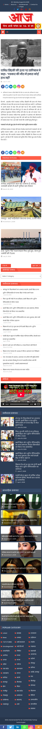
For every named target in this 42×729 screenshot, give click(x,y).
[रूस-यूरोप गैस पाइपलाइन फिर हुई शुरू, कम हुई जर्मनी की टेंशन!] (21, 239)
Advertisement (23, 4)
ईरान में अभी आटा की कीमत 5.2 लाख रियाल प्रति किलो (20, 345)
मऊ (32, 676)
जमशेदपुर (6, 704)
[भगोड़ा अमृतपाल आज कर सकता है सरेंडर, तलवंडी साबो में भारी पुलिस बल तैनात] (21, 172)
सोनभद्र (33, 685)
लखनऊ (33, 646)
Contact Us (34, 4)
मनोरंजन (19, 695)
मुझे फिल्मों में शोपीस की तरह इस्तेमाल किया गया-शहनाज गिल (19, 520)
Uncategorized (8, 646)
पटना (18, 660)
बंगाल (18, 673)
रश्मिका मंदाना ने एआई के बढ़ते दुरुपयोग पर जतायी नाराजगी (18, 552)
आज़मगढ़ (33, 654)
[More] (22, 86)
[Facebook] (3, 86)
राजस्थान (33, 633)
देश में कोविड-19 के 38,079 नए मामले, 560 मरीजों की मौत (7, 266)
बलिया (33, 667)
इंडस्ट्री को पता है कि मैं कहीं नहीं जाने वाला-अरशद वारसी (17, 616)
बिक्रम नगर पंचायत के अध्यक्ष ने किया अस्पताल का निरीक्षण (21, 351)
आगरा (5, 660)
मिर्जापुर (33, 681)
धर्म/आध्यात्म (21, 642)
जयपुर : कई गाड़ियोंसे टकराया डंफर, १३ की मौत (21, 218)
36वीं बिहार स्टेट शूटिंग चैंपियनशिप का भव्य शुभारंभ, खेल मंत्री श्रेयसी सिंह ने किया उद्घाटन (21, 319)
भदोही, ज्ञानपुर (35, 672)
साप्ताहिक (34, 704)
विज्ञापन (33, 691)
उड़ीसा (4, 664)
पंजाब (18, 655)
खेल (4, 686)
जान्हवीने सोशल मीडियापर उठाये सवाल (13, 584)
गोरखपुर (5, 695)
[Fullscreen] (39, 404)
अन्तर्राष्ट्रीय (6, 651)
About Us (13, 4)
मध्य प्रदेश (20, 691)
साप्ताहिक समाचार (11, 490)
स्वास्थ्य (33, 708)
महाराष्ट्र (19, 700)
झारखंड (19, 633)
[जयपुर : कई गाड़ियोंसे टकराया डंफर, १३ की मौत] (21, 207)
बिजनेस (19, 682)
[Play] (3, 404)
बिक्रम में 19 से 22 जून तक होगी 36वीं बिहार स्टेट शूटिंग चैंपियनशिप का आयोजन (19, 328)
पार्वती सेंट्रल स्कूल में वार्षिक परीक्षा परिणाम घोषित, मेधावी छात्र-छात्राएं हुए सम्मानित (22, 337)
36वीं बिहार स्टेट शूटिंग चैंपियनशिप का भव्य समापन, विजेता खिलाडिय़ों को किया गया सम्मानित (21, 309)
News (5, 637)
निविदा (19, 651)
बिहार (18, 686)
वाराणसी (33, 651)
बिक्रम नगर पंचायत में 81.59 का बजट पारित (16, 370)
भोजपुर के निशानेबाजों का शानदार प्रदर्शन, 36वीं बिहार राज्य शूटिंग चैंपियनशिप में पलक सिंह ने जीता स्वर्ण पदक (21, 291)
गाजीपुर (5, 691)
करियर (5, 677)
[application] (21, 394)
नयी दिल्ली (20, 646)
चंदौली (33, 659)
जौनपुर (33, 663)
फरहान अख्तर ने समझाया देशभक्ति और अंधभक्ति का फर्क (18, 600)
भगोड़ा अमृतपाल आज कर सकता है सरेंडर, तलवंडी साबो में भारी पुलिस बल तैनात (18, 185)
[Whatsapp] (15, 86)
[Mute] (35, 404)
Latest (5, 633)
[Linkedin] (11, 86)
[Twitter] (7, 86)
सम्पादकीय (34, 700)
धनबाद (19, 637)
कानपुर (5, 682)
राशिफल (33, 637)
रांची (18, 704)
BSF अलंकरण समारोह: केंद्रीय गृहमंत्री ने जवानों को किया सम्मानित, (37, 266)
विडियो (33, 695)
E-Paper (21, 7)
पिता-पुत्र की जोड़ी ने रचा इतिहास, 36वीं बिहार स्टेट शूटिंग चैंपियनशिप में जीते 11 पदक (20, 300)
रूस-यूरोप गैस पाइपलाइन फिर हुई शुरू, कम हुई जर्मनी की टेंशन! (21, 252)
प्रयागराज (19, 669)
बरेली (18, 677)
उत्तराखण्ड (6, 673)
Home (6, 4)
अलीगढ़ (5, 655)
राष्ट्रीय (33, 642)
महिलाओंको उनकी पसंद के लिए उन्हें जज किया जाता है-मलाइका (19, 536)
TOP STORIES (7, 642)
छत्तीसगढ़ (5, 700)
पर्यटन (19, 664)
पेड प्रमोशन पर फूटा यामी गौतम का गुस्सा (13, 504)
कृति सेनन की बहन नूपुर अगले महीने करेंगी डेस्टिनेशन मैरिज (19, 568)
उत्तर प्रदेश (6, 669)
